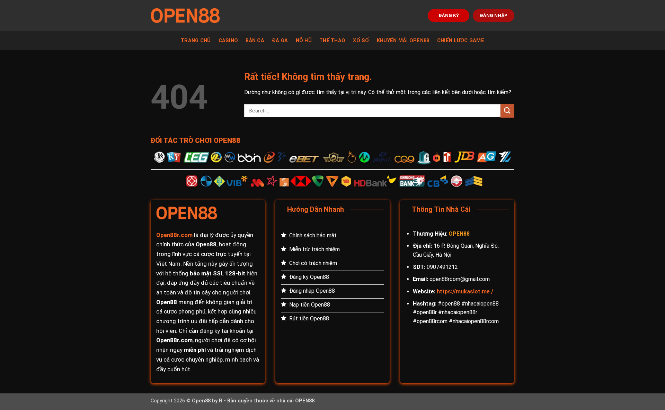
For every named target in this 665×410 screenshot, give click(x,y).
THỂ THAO (332, 41)
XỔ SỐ (361, 41)
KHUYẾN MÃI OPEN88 (403, 41)
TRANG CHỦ (196, 41)
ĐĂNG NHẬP (493, 15)
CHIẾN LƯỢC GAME (460, 41)
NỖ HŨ (304, 41)
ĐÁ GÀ (280, 41)
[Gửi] (507, 110)
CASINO (228, 41)
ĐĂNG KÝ (448, 15)
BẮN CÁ (255, 41)
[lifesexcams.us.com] (185, 15)
